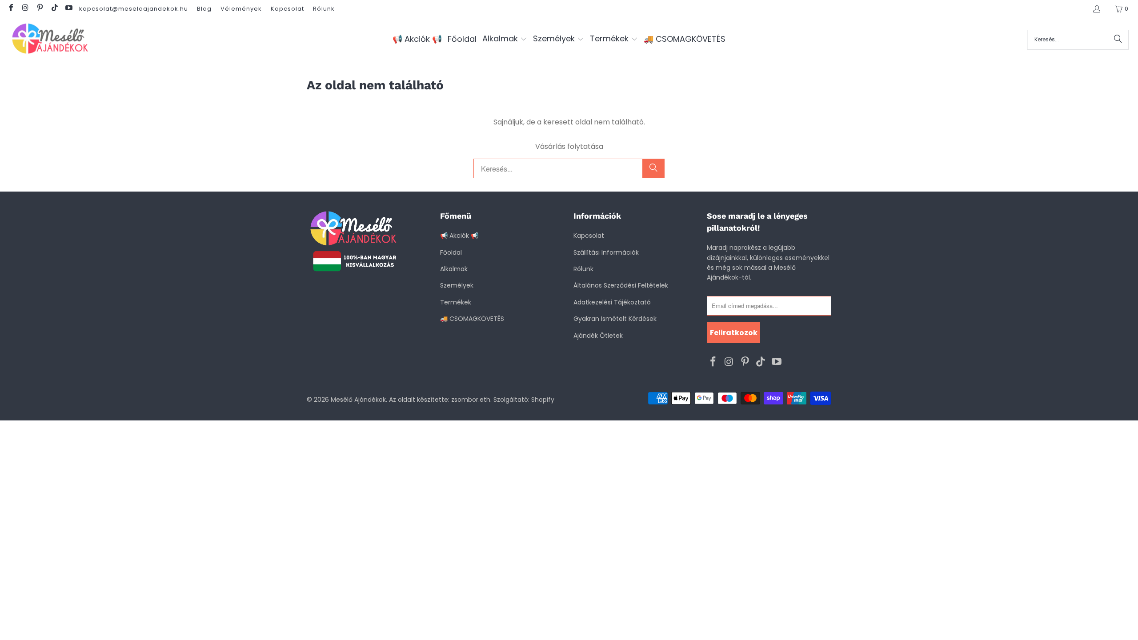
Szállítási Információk (606, 252)
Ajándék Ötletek (598, 335)
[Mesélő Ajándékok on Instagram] (25, 8)
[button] (504, 39)
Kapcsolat (287, 8)
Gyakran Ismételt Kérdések (615, 318)
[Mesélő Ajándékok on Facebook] (11, 8)
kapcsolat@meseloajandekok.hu (133, 8)
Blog (204, 8)
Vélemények (241, 8)
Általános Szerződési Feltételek (620, 285)
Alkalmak (454, 268)
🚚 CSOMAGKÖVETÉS (472, 318)
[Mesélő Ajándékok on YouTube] (68, 8)
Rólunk (324, 8)
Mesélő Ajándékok (358, 399)
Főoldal (451, 252)
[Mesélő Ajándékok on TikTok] (54, 8)
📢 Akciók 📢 (459, 235)
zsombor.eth (470, 399)
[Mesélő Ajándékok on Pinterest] (40, 8)
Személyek (456, 285)
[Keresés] (1118, 39)
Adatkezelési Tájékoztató (612, 302)
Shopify (542, 399)
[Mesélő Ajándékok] (50, 39)
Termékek (455, 302)
